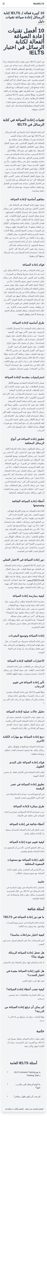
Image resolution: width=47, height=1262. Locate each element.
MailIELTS (38, 3)
